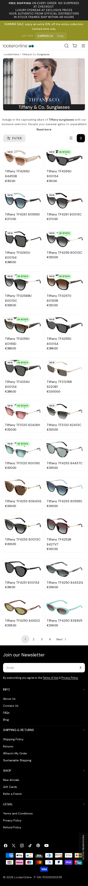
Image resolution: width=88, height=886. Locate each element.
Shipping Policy (13, 739)
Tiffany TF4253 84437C (64, 463)
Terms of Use (50, 678)
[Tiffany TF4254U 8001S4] (23, 368)
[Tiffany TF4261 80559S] (23, 200)
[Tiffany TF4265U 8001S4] (65, 157)
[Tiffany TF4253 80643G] (23, 487)
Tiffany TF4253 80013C (23, 539)
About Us (9, 699)
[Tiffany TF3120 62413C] (65, 411)
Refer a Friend (12, 794)
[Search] (66, 46)
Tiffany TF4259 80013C (64, 253)
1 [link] (25, 639)
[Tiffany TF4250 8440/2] (23, 607)
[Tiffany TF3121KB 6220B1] (65, 368)
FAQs (6, 712)
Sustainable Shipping (17, 760)
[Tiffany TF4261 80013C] (65, 200)
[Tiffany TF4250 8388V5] (65, 607)
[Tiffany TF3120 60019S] (23, 449)
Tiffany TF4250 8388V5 (64, 621)
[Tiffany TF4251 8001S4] (23, 569)
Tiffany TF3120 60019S (22, 463)
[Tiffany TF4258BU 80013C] (23, 282)
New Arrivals (11, 780)
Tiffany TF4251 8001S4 (22, 583)
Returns (8, 746)
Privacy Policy (12, 820)
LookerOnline (11, 54)
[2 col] (81, 138)
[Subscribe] (80, 668)
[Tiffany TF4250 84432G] (65, 569)
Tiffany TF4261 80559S (22, 214)
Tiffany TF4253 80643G (23, 501)
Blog (6, 719)
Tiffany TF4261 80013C (64, 214)
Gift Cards (10, 787)
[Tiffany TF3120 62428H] (23, 411)
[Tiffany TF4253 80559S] (65, 487)
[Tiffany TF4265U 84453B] (23, 157)
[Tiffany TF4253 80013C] (23, 525)
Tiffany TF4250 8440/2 (22, 621)
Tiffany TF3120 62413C (64, 425)
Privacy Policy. (69, 678)
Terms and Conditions (18, 813)
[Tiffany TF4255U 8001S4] (65, 325)
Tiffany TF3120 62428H (22, 425)
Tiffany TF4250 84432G (65, 583)
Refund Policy (12, 827)
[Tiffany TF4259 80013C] (65, 239)
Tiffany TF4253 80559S (64, 501)
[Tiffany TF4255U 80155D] (23, 325)
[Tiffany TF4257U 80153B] (65, 282)
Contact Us (10, 706)
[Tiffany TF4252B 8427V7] (65, 525)
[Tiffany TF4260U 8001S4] (23, 239)
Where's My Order (15, 753)
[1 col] (71, 138)
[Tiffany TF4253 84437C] (65, 449)
